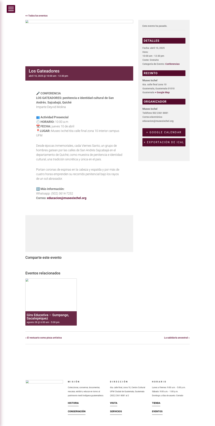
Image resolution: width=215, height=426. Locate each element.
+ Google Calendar (164, 132)
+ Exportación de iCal (164, 142)
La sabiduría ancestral (177, 337)
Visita (113, 403)
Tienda (156, 403)
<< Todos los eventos (36, 15)
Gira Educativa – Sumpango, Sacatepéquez (48, 316)
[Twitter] (37, 264)
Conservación (76, 411)
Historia (73, 403)
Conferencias (172, 64)
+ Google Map (162, 92)
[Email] (45, 264)
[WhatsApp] (54, 264)
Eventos (157, 411)
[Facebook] (29, 264)
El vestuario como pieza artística (43, 337)
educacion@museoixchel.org (66, 198)
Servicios (116, 411)
